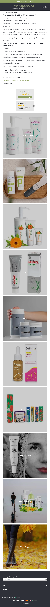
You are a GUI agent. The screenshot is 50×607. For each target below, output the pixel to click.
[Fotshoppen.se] (22, 8)
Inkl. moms (31, 1)
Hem (3, 13)
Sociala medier (6, 594)
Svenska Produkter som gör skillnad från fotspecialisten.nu (16, 82)
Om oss (4, 587)
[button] (16, 107)
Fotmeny (5, 590)
